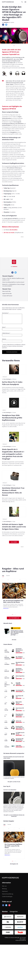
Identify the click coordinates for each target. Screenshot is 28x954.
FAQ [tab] (3, 575)
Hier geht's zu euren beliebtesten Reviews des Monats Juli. (14, 815)
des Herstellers (13, 229)
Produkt (5, 376)
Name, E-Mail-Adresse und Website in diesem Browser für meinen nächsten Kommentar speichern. (13, 346)
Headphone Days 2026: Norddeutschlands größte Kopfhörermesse (12, 417)
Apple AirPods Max (7, 293)
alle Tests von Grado (9, 232)
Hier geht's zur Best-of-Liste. (14, 781)
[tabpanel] (14, 925)
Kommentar (5, 313)
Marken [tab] (5, 911)
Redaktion (15, 266)
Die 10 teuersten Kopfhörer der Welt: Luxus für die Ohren (13, 601)
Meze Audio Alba (6, 291)
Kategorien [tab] (14, 911)
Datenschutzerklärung (7, 894)
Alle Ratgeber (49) (14, 618)
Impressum (5, 891)
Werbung (4, 888)
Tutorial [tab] (8, 575)
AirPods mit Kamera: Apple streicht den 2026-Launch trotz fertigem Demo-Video (14, 526)
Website (4, 339)
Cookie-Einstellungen (7, 896)
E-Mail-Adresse (6, 333)
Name (4, 327)
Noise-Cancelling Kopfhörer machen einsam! (13, 282)
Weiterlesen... (6, 608)
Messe (4, 410)
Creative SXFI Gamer (7, 295)
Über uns (4, 886)
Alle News (14, 542)
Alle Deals (14, 639)
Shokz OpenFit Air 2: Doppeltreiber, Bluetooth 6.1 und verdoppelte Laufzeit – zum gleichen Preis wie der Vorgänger (13, 454)
